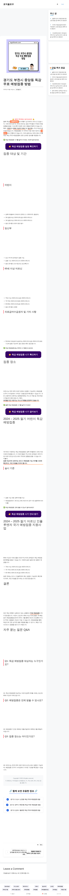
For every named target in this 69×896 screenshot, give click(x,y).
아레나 (36, 886)
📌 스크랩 (44, 893)
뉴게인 (52, 886)
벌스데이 (44, 886)
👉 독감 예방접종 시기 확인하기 (23, 354)
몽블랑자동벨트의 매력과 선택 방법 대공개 (34, 852)
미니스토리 (16, 886)
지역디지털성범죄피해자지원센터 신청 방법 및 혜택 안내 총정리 (58, 26)
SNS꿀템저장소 (45, 889)
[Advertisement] (23, 22)
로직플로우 (8, 4)
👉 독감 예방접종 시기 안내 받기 (23, 514)
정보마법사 (7, 886)
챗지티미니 (25, 886)
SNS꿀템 (35, 889)
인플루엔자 (14, 121)
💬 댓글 (28, 893)
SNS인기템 (5, 889)
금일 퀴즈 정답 (58, 67)
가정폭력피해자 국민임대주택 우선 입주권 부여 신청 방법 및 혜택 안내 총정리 (58, 35)
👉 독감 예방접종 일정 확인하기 (23, 146)
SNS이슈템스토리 (16, 889)
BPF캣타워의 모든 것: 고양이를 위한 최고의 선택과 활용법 (18, 852)
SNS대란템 (60, 886)
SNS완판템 (26, 889)
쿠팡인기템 (63, 889)
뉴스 (62, 4)
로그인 (20, 873)
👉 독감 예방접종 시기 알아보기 (23, 411)
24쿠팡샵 (55, 889)
